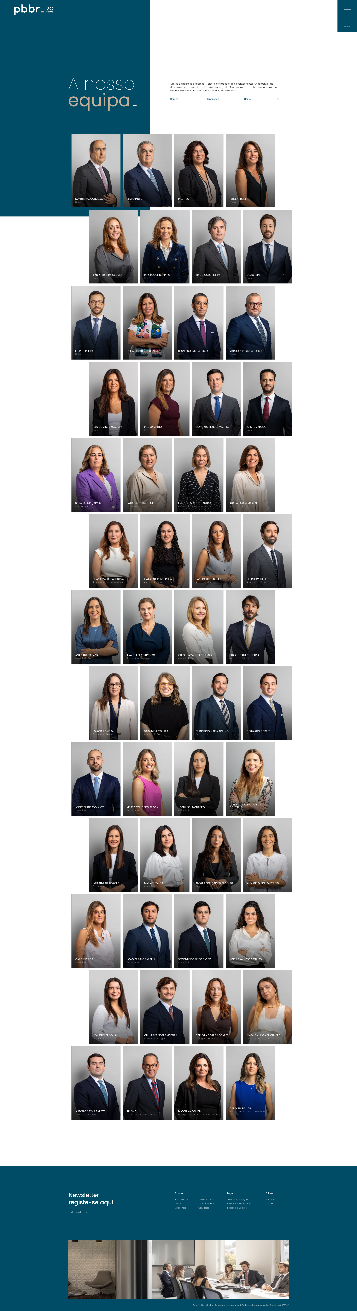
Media (178, 1204)
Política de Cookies (237, 1208)
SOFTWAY (284, 1305)
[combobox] (186, 99)
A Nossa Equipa (206, 1204)
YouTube (270, 1199)
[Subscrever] (116, 1212)
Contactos (203, 1208)
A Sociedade (181, 1199)
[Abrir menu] (347, 5)
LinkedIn (269, 1204)
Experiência (180, 1208)
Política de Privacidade (239, 1204)
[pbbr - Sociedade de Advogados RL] (33, 9)
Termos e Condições (238, 1199)
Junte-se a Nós (206, 1199)
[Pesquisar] (277, 99)
